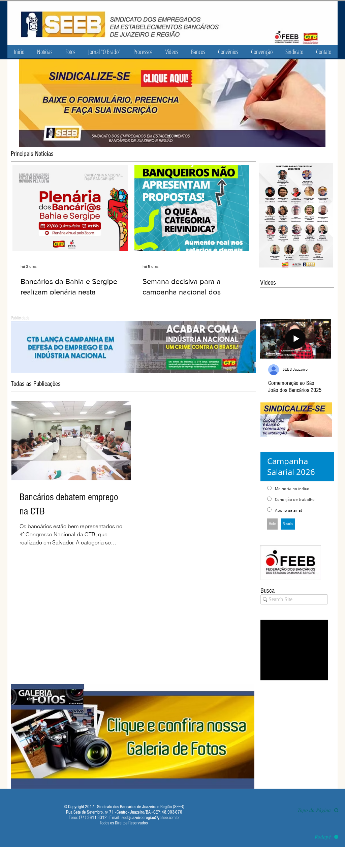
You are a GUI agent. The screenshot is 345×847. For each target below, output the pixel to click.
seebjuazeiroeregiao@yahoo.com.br (151, 817)
